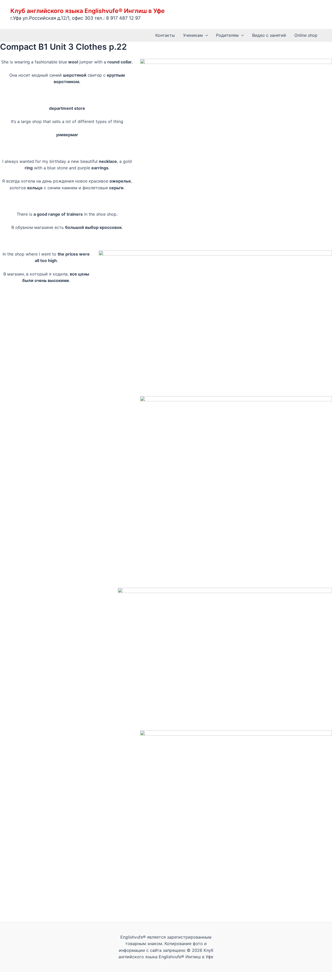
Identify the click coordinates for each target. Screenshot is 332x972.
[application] (205, 35)
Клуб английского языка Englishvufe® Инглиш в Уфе (87, 10)
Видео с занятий (269, 35)
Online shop (305, 35)
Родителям (227, 35)
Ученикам (193, 35)
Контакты (165, 35)
